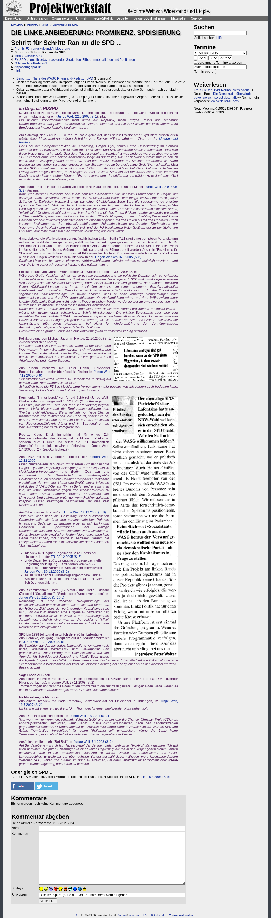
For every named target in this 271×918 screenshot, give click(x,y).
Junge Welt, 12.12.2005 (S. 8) (84, 512)
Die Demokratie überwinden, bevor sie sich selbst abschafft (224, 95)
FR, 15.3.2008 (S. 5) (155, 777)
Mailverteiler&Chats (224, 101)
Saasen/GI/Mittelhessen (150, 18)
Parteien (32, 25)
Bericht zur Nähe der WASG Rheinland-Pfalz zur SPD (54, 78)
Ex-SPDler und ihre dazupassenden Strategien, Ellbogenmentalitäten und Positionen (75, 60)
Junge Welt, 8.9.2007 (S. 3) (89, 716)
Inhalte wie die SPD (28, 56)
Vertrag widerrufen (181, 915)
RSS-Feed (157, 915)
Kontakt (122, 915)
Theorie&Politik (102, 18)
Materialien (179, 18)
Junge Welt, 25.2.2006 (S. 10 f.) (41, 597)
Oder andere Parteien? (31, 63)
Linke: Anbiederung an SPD (60, 25)
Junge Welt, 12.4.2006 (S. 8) (43, 642)
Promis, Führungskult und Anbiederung (42, 48)
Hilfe (219, 38)
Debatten (123, 18)
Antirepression (37, 18)
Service (196, 18)
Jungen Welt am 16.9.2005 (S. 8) (117, 257)
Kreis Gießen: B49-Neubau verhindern (221, 90)
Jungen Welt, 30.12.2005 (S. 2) (46, 571)
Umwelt (81, 18)
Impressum (134, 915)
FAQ (146, 915)
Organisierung (62, 18)
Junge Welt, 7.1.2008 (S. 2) (93, 742)
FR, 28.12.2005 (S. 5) (66, 557)
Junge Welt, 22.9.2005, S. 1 (77, 116)
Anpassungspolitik (27, 67)
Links (18, 71)
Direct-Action (14, 18)
